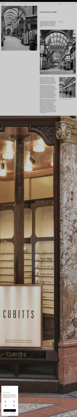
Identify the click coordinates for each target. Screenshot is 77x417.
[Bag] (75, 4)
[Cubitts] (6, 3)
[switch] (14, 401)
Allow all (10, 410)
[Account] (73, 4)
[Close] (76, 1)
